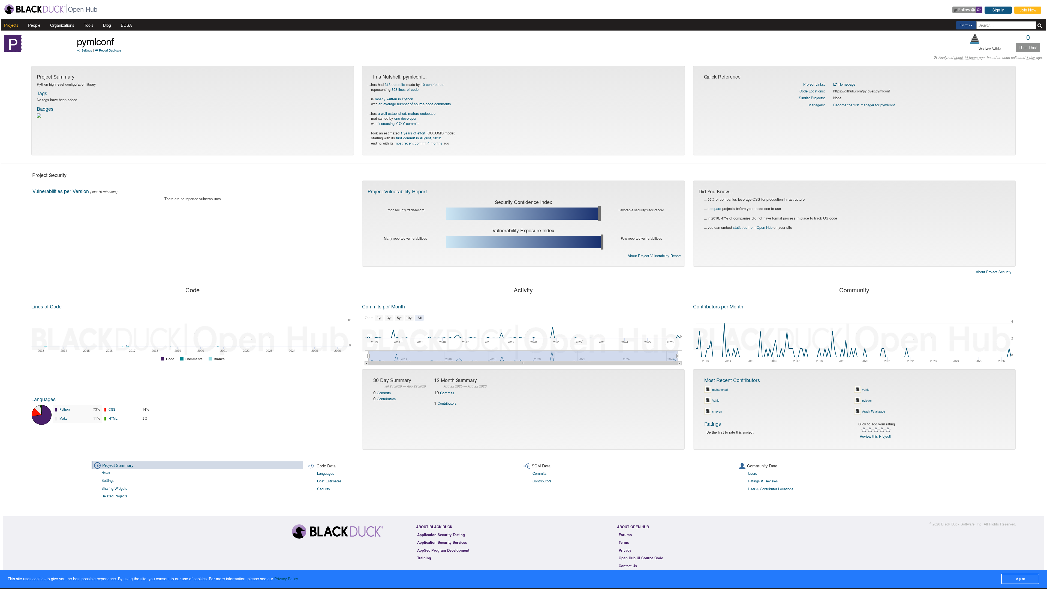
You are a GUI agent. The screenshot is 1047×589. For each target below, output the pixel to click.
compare (714, 208)
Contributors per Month (718, 306)
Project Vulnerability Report (397, 191)
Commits (384, 392)
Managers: (816, 104)
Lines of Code (46, 306)
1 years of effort (413, 133)
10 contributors (432, 84)
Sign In (998, 10)
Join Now (1027, 10)
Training (424, 557)
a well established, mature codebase (406, 113)
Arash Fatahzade (873, 411)
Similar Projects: (812, 97)
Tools (88, 25)
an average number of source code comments (414, 103)
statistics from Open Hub (752, 227)
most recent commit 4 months (418, 143)
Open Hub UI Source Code (641, 557)
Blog (107, 25)
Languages (43, 398)
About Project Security (994, 271)
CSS (112, 409)
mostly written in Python (394, 98)
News (105, 472)
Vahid (715, 400)
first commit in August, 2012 (418, 137)
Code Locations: (812, 91)
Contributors (386, 398)
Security (323, 488)
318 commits (395, 84)
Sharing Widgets (114, 488)
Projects (11, 25)
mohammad (720, 389)
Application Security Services (442, 542)
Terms (624, 542)
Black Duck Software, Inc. (962, 524)
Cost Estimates (329, 480)
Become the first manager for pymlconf (864, 104)
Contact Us (628, 565)
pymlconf (95, 41)
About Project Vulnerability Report (654, 255)
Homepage (846, 84)
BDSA (126, 25)
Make (63, 418)
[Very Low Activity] (975, 39)
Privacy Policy (286, 578)
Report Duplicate (110, 50)
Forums (625, 534)
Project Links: (814, 84)
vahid (865, 389)
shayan (717, 411)
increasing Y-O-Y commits (399, 123)
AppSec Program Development (443, 550)
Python (64, 409)
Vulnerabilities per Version (60, 190)
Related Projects (114, 495)
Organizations (62, 25)
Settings (87, 50)
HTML (113, 418)
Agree (1020, 579)
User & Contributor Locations (770, 488)
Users (752, 473)
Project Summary (118, 465)
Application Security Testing (441, 534)
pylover (867, 400)
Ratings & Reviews (763, 480)
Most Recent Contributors (732, 379)
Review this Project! (875, 436)
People (34, 25)
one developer (405, 118)
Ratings (712, 423)
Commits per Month (383, 306)
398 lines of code (405, 89)
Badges (45, 108)
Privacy (625, 550)
